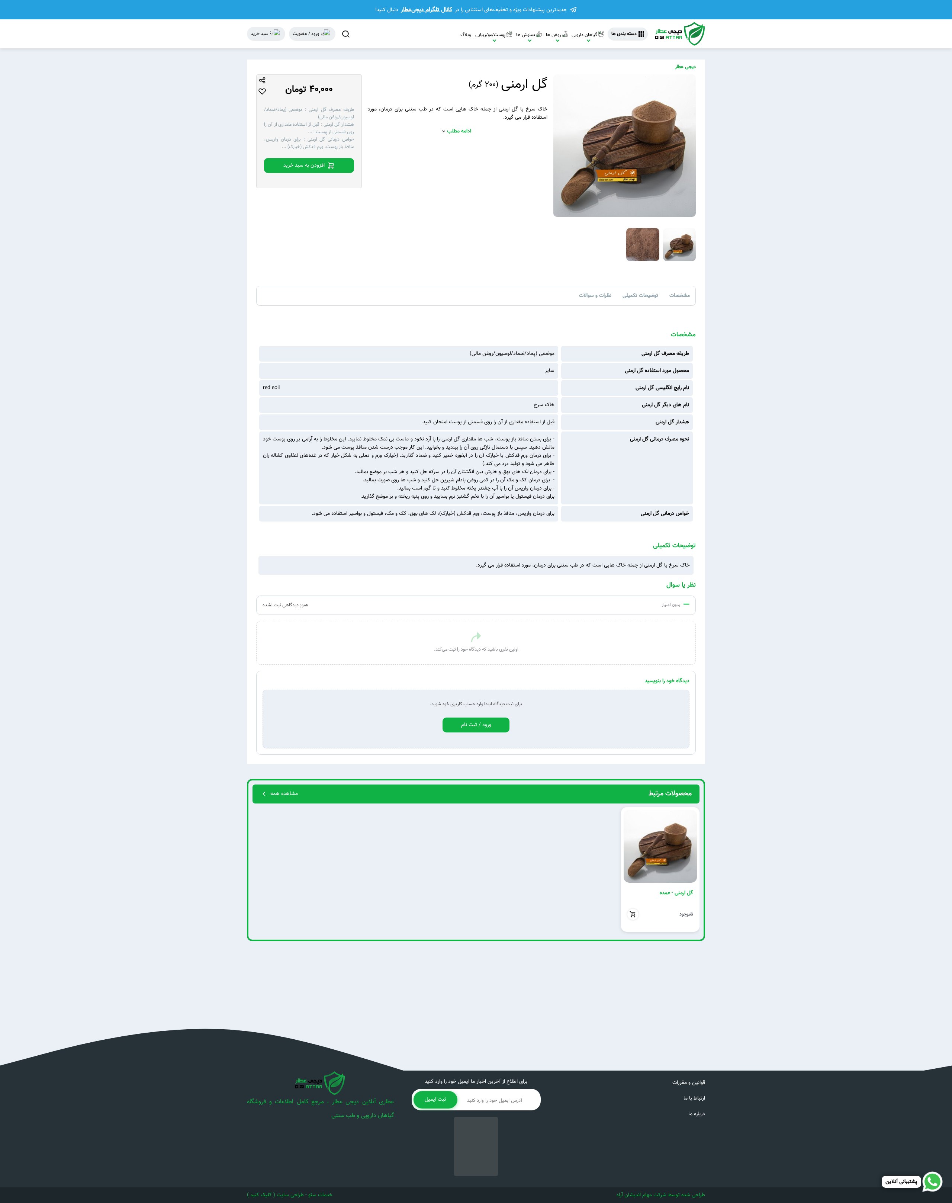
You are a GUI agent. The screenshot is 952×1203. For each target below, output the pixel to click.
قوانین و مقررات (688, 1083)
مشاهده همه (284, 794)
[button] (691, 869)
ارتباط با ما (694, 1098)
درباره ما (696, 1114)
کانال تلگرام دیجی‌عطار (426, 9)
